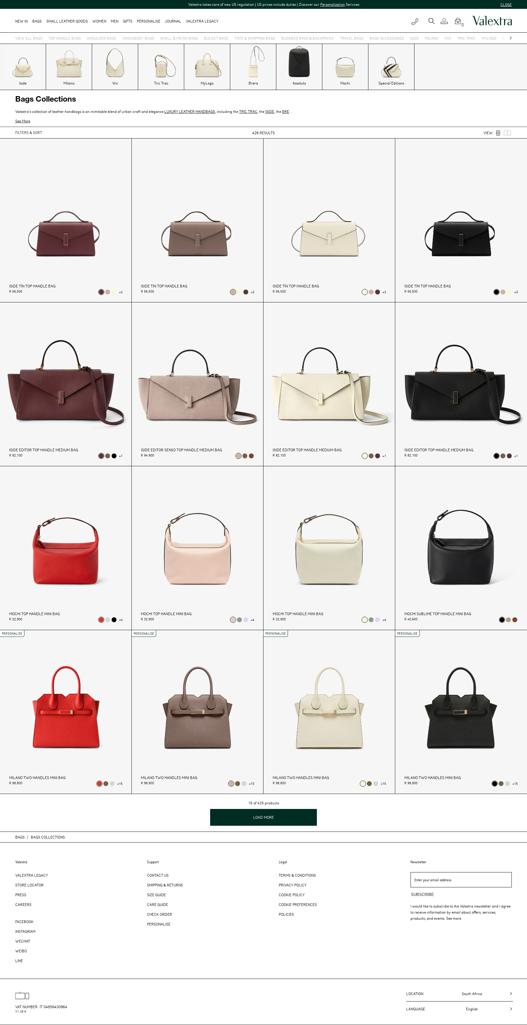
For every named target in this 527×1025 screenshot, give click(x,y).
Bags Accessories (387, 38)
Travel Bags (352, 38)
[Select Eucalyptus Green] (239, 619)
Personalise (148, 21)
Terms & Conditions (297, 875)
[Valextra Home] (492, 21)
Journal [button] (173, 21)
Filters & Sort (28, 132)
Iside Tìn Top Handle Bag (32, 286)
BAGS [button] (37, 21)
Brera (253, 83)
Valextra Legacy (31, 875)
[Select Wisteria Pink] (245, 619)
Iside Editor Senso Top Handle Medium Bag (181, 450)
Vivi (447, 38)
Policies (286, 914)
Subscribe (422, 894)
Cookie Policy (292, 894)
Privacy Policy (293, 885)
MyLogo (489, 38)
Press (20, 894)
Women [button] (99, 21)
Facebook (24, 921)
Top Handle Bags (64, 38)
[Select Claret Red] (101, 292)
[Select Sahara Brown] (107, 292)
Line (19, 960)
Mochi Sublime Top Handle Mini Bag (437, 614)
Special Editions (391, 83)
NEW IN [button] (21, 21)
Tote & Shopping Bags (255, 38)
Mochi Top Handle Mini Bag (34, 614)
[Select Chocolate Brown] (251, 455)
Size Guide (156, 894)
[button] (447, 21)
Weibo (21, 951)
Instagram (25, 931)
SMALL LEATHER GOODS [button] (67, 21)
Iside (414, 38)
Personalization (301, 4)
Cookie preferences (298, 904)
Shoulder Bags (101, 38)
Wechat (22, 941)
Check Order (159, 914)
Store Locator (29, 885)
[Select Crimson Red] (101, 619)
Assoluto (299, 83)
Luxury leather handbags (189, 111)
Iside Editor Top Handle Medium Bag (43, 450)
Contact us (158, 875)
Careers (23, 904)
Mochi (345, 83)
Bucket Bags (216, 38)
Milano (431, 38)
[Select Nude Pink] (238, 455)
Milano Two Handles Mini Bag (37, 778)
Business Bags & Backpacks (307, 38)
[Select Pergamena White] (114, 292)
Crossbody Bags (138, 38)
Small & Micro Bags (179, 38)
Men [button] (114, 21)
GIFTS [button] (127, 21)
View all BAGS (28, 38)
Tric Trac (466, 38)
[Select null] (107, 455)
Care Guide (157, 904)
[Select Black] (496, 292)
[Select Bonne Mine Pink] (233, 619)
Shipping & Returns (165, 885)
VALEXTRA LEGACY (202, 21)
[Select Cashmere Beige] (508, 619)
